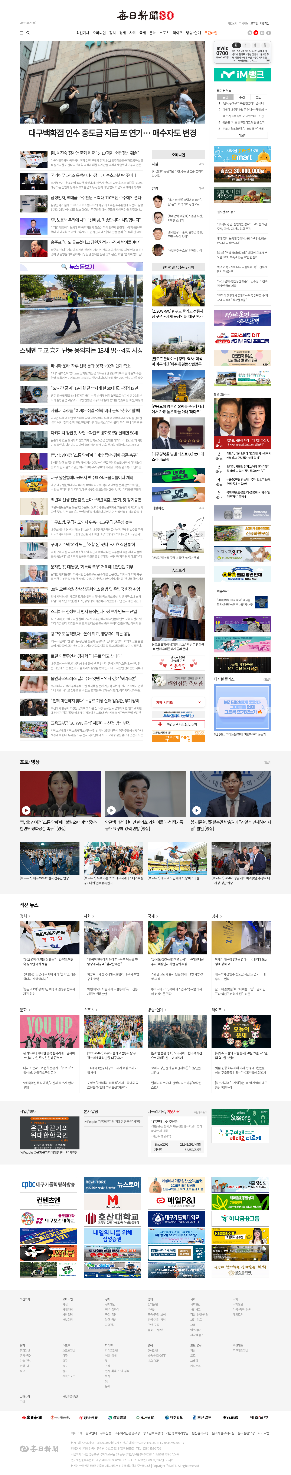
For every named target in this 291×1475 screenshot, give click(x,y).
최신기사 (82, 32)
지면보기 (232, 23)
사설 (65, 1304)
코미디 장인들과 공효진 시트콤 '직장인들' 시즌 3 (176, 1070)
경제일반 (153, 1304)
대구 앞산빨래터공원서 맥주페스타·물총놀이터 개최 (92, 477)
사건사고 (195, 1309)
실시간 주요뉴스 (226, 212)
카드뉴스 (195, 1365)
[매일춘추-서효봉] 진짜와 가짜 (185, 250)
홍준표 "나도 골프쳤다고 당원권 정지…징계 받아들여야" (95, 242)
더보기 (202, 164)
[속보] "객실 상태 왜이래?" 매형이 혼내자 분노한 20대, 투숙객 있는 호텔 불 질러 (242, 255)
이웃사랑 (195, 1329)
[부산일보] (202, 1417)
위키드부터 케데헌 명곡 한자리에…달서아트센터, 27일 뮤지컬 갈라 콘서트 (49, 1055)
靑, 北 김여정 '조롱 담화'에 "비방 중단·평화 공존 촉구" (94, 455)
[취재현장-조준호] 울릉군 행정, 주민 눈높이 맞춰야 (185, 234)
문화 (152, 32)
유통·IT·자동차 (156, 1329)
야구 (65, 1355)
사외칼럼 (67, 1314)
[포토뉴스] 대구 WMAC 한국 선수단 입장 (44, 878)
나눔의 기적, (164, 1111)
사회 (132, 32)
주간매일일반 (240, 1350)
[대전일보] (174, 1417)
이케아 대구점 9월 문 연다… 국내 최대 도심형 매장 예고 (254, 109)
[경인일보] (117, 1417)
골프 (65, 1370)
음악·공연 (25, 1355)
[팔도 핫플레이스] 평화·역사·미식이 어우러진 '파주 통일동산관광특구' (177, 364)
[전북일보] (230, 1417)
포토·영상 (196, 1345)
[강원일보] (60, 1417)
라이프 (177, 32)
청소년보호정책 (153, 1433)
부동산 (151, 1309)
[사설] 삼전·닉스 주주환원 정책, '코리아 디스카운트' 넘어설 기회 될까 (177, 178)
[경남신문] (88, 1417)
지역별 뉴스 (197, 1334)
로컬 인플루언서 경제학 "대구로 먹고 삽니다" (86, 656)
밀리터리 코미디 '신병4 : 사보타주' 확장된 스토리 (176, 1085)
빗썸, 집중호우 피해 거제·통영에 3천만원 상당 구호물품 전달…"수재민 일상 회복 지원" (240, 1070)
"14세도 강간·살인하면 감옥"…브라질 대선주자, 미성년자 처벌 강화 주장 (242, 226)
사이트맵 (263, 1433)
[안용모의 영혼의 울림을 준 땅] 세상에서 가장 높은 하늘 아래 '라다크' (178, 408)
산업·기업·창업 (157, 1319)
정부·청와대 (112, 1309)
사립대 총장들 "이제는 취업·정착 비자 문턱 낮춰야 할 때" (96, 410)
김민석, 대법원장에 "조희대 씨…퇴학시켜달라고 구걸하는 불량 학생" (248, 455)
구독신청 (105, 1433)
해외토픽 (238, 1314)
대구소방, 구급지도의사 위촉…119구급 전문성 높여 (91, 522)
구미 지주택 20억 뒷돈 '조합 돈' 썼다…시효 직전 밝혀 (93, 544)
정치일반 (110, 1304)
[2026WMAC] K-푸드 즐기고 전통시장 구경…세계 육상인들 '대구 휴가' (177, 313)
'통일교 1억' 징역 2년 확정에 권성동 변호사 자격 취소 (49, 991)
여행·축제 (111, 1355)
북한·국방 (111, 1319)
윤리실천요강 (246, 1433)
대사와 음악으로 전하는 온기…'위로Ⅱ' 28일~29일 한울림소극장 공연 (48, 1070)
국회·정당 (111, 1314)
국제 (142, 32)
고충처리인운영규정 (127, 1433)
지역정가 (110, 1324)
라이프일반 (111, 1350)
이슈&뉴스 (223, 591)
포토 (192, 1355)
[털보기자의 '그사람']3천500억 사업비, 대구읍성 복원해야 (241, 1085)
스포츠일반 (68, 1350)
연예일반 (153, 1350)
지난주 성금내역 (161, 1136)
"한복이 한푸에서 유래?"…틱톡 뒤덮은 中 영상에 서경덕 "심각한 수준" (242, 297)
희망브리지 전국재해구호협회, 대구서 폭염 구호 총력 (113, 976)
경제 (122, 32)
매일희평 (67, 1319)
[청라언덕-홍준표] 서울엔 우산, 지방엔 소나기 (185, 218)
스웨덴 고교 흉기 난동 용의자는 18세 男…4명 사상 (81, 350)
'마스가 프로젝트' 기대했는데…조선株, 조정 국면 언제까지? (256, 116)
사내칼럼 (67, 1309)
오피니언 (99, 32)
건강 (107, 1365)
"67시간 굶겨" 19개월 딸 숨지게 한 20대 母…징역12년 (94, 388)
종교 (22, 1370)
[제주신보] (259, 1417)
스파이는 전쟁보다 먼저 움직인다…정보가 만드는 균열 (94, 611)
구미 (22, 1401)
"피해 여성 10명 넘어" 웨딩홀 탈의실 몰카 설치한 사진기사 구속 (235, 604)
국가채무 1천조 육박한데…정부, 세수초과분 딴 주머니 (93, 175)
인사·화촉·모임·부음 (117, 1370)
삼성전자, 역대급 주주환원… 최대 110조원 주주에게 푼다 (96, 197)
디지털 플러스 (224, 679)
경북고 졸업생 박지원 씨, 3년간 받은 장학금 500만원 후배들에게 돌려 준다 (178, 646)
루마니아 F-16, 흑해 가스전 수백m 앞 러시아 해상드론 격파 (176, 991)
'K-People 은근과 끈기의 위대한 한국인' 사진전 (49, 1152)
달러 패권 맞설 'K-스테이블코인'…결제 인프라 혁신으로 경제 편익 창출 (240, 991)
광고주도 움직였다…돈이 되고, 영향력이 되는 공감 (91, 634)
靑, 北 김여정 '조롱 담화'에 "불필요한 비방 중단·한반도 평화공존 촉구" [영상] (58, 825)
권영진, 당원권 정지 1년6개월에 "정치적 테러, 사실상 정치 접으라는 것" (247, 468)
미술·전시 (25, 1360)
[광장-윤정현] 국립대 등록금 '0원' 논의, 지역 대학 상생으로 (185, 202)
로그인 (254, 23)
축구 (65, 1360)
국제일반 (238, 1304)
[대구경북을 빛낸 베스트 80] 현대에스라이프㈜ (178, 456)
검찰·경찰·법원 (199, 1314)
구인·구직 (153, 1324)
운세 (107, 1386)
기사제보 (243, 23)
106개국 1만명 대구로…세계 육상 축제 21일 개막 (112, 1070)
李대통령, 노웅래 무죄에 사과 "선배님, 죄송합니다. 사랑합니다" (49, 976)
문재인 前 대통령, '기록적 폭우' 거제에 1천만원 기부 (92, 567)
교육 (192, 1324)
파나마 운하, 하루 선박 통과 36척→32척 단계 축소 (90, 366)
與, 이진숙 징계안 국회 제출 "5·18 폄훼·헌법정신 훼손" (95, 153)
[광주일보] (145, 1417)
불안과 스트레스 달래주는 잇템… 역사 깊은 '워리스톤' (93, 678)
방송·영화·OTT (157, 1355)
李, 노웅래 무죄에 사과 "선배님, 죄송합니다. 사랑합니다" (96, 220)
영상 (192, 1350)
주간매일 (210, 32)
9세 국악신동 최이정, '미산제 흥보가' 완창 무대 (48, 1085)
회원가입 (264, 23)
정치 (112, 32)
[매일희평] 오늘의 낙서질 (166, 557)
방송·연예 (193, 32)
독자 (107, 1375)
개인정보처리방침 (177, 1433)
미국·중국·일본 (242, 1309)
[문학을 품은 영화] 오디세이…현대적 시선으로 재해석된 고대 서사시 (176, 1055)
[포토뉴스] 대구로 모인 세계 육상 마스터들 (173, 878)
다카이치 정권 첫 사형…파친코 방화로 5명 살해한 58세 (94, 433)
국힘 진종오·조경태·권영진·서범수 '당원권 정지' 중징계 (248, 494)
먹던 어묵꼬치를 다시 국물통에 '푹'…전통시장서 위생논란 (112, 991)
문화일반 (25, 1350)
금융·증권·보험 (157, 1314)
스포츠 (164, 32)
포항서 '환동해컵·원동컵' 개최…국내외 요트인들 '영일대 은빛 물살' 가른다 (112, 1085)
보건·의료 (196, 1319)
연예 (150, 1345)
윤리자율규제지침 (223, 1433)
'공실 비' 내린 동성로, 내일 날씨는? (234, 734)
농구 (65, 1365)
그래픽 (194, 1360)
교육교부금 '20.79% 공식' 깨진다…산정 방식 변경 (90, 723)
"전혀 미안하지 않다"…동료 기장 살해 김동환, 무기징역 (95, 701)
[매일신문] (32, 1417)
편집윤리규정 (200, 1433)
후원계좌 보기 (200, 1112)
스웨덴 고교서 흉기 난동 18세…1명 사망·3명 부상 (177, 976)
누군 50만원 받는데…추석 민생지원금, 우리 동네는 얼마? (248, 481)
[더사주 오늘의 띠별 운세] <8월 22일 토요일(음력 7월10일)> (241, 1055)
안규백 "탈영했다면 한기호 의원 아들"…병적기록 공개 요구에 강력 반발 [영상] (144, 825)
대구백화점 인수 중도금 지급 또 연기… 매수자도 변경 (112, 132)
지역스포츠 (68, 1375)
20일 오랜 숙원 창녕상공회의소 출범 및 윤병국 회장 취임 (95, 589)
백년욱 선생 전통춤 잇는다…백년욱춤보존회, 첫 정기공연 (96, 500)
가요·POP (153, 1360)
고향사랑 (25, 1396)
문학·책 (24, 1365)
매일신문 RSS (70, 1396)
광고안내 (91, 1433)
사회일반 (195, 1304)
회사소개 (76, 1433)
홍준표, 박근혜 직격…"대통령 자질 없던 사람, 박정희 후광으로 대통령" (247, 442)
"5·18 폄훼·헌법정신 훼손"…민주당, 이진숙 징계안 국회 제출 (48, 961)
